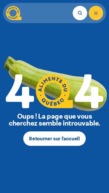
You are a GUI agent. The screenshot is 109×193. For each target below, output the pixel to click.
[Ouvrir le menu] (96, 13)
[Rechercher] (80, 13)
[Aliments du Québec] (14, 13)
